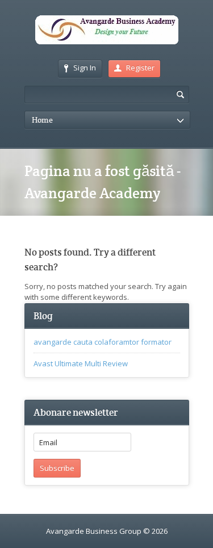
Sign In (84, 67)
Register (140, 67)
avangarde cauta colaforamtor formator (103, 342)
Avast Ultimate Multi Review (81, 363)
